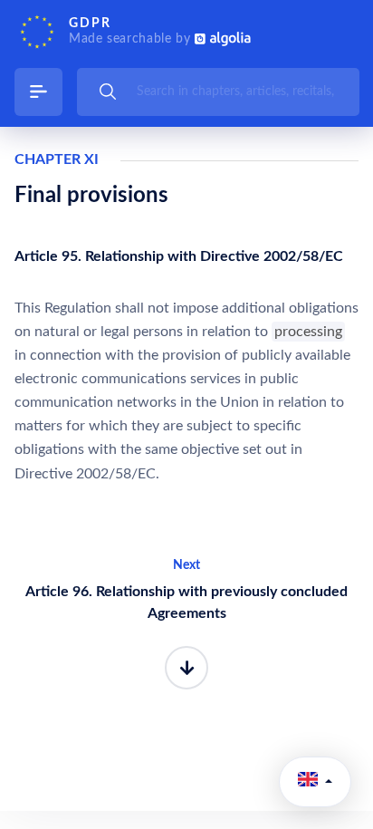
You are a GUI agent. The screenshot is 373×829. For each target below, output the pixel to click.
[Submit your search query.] (108, 91)
